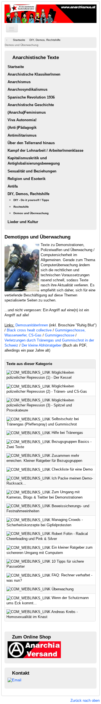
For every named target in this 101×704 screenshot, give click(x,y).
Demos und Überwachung (31, 213)
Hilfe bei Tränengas (67, 433)
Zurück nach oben (85, 700)
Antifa (13, 186)
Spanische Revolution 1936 (31, 97)
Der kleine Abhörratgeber (41, 345)
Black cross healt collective (29, 330)
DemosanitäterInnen (31, 325)
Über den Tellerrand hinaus (31, 143)
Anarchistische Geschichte (31, 105)
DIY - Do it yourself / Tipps (31, 200)
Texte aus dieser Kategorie (29, 364)
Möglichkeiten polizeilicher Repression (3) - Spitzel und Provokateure (40, 405)
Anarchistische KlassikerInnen (34, 74)
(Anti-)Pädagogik (22, 127)
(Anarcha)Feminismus (27, 112)
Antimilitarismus (22, 135)
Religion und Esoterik (26, 179)
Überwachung (63, 589)
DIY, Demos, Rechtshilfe (28, 194)
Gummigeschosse (59, 335)
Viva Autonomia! (22, 120)
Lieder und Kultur (23, 222)
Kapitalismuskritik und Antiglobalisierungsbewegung (34, 160)
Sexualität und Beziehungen (32, 171)
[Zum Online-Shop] (34, 649)
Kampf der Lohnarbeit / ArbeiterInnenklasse (45, 150)
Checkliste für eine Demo (72, 469)
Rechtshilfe (21, 206)
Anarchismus (19, 82)
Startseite (16, 67)
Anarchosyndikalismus (27, 89)
